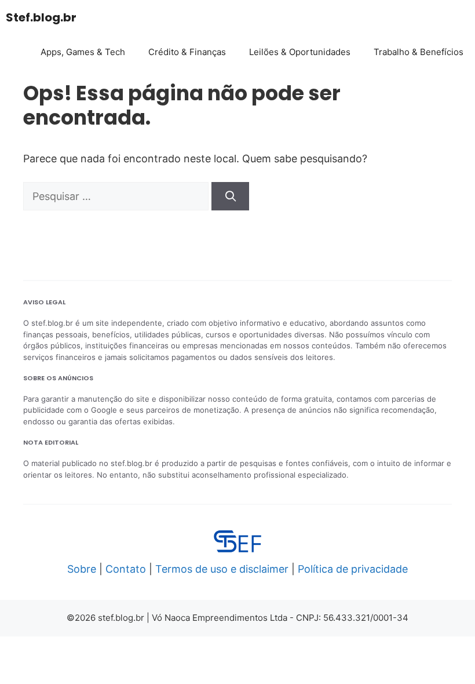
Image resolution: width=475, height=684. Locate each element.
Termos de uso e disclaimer (221, 569)
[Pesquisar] (230, 196)
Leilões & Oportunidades (299, 51)
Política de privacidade (353, 569)
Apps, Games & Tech (83, 51)
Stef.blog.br (41, 17)
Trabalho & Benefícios (418, 51)
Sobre (81, 569)
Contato (125, 569)
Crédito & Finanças (187, 51)
